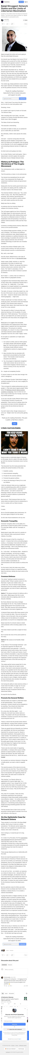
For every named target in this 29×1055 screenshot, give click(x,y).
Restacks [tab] (10, 964)
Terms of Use (21, 1032)
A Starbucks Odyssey (7, 997)
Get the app (21, 1048)
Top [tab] (2, 993)
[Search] (26, 993)
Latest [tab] (6, 993)
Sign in (26, 1)
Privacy (13, 1045)
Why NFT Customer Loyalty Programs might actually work (10, 999)
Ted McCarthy (7, 977)
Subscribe (21, 1)
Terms (16, 1045)
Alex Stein (6, 19)
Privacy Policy (14, 1035)
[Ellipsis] (27, 977)
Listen (26, 20)
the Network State (21, 258)
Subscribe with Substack (15, 1029)
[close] (25, 1009)
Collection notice (22, 1045)
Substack (8, 1052)
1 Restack (11, 950)
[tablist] (7, 964)
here (2, 801)
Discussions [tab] (11, 993)
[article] (14, 1000)
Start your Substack (11, 1048)
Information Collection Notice (17, 1033)
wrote (24, 379)
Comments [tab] (4, 964)
